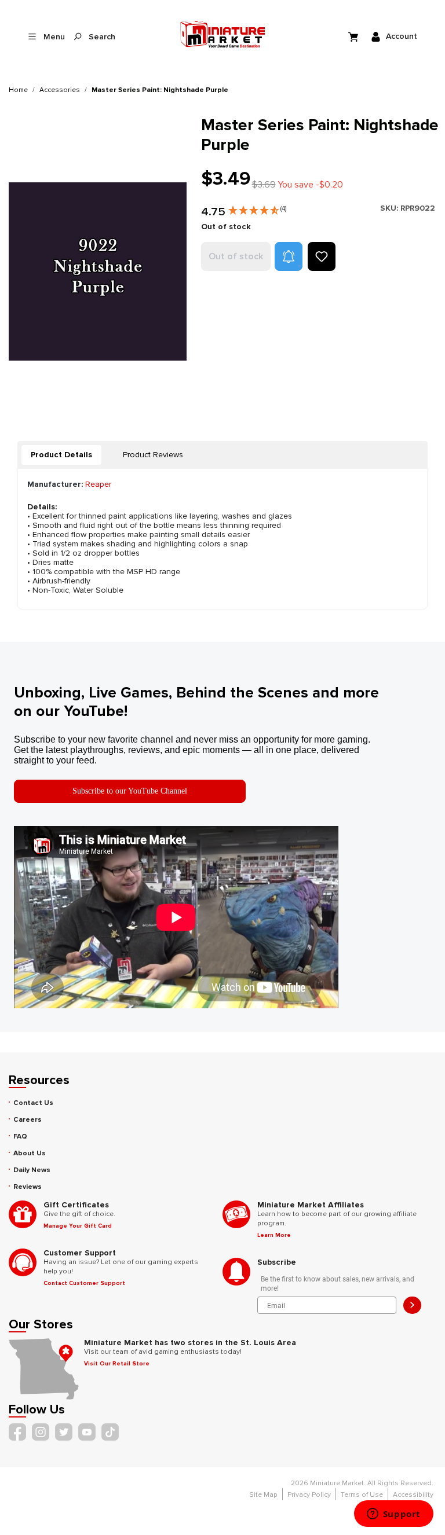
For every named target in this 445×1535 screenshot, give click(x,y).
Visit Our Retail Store (116, 1363)
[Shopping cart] (355, 36)
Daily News (31, 1170)
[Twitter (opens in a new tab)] (63, 1432)
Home (18, 90)
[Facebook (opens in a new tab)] (17, 1432)
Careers (27, 1119)
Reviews (27, 1187)
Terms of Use (362, 1494)
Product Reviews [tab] (153, 455)
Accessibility (413, 1494)
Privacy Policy (309, 1494)
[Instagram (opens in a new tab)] (40, 1432)
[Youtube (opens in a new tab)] (87, 1432)
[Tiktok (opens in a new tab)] (110, 1432)
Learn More (274, 1235)
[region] (98, 271)
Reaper (98, 484)
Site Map (263, 1494)
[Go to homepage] (223, 34)
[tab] (61, 455)
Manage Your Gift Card (77, 1225)
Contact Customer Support (84, 1283)
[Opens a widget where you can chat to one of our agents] (393, 1514)
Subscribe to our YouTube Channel (129, 791)
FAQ (20, 1136)
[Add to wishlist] (321, 256)
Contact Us (33, 1103)
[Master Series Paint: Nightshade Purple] (98, 271)
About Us (29, 1153)
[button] (257, 208)
